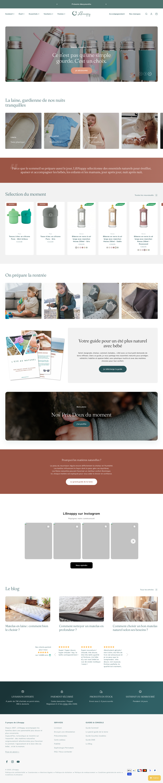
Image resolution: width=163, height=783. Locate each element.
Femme (61, 14)
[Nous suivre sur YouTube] (18, 761)
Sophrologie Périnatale (64, 748)
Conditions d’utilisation (14, 775)
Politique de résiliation (63, 772)
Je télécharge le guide (112, 369)
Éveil (21, 14)
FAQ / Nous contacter (63, 752)
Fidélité (57, 744)
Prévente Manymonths (81, 4)
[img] (43, 652)
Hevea (81, 234)
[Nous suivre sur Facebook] (6, 761)
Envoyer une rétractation (64, 732)
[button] (55, 654)
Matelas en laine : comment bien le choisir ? (26, 628)
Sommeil (9, 14)
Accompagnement (117, 14)
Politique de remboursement (85, 772)
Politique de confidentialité (15, 772)
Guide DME (90, 740)
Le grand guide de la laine (81, 482)
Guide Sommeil (92, 728)
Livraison (58, 728)
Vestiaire (47, 14)
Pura (19, 234)
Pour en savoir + (12, 752)
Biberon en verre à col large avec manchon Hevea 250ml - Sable (112, 238)
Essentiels (33, 14)
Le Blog (89, 744)
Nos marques (135, 14)
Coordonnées (33, 772)
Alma (65, 704)
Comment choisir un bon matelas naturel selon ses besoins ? (135, 628)
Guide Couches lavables (96, 736)
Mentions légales (46, 772)
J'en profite (81, 424)
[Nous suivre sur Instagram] (12, 761)
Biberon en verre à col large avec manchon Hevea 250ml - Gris (81, 238)
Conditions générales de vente (109, 772)
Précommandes (60, 736)
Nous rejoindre (81, 565)
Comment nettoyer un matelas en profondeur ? (81, 628)
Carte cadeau (59, 740)
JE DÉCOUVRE (81, 70)
